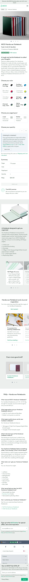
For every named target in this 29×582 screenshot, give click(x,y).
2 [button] (13, 288)
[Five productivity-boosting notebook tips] (14, 320)
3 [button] (15, 288)
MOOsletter (14, 523)
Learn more (7, 149)
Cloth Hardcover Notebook (9, 508)
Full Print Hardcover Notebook (10, 507)
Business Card (6, 494)
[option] (14, 274)
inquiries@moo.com (8, 144)
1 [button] (11, 288)
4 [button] (18, 288)
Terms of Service (9, 532)
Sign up (24, 579)
